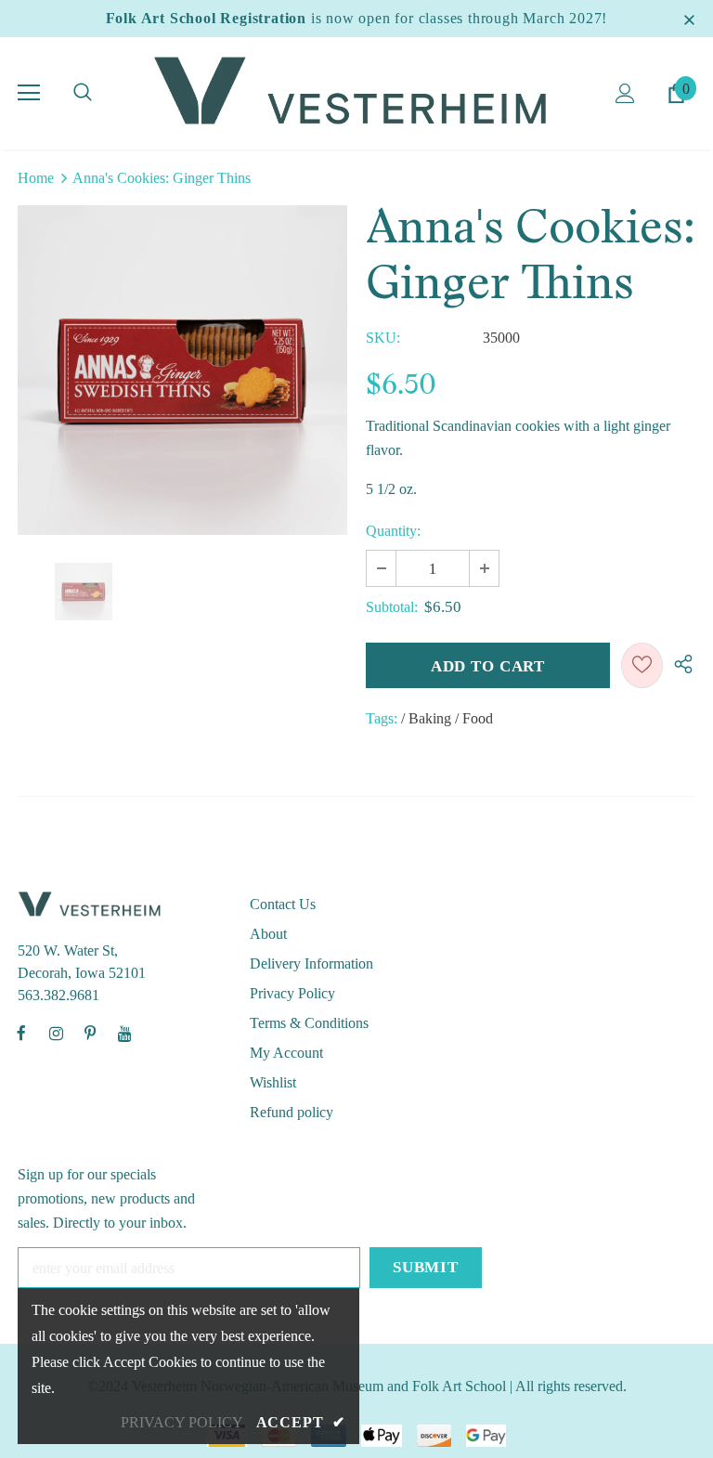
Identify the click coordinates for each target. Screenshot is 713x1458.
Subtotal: (392, 607)
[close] (689, 18)
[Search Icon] (82, 93)
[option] (182, 370)
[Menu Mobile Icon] (29, 93)
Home (36, 178)
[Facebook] (21, 1032)
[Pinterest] (90, 1032)
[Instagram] (55, 1032)
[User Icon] (625, 93)
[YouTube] (124, 1032)
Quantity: (393, 531)
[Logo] (356, 92)
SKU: (383, 337)
